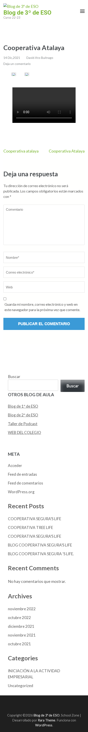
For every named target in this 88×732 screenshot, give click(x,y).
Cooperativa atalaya (21, 150)
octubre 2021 (19, 643)
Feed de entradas (22, 474)
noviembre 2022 (22, 608)
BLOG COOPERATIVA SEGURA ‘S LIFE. (41, 553)
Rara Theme (46, 720)
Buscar (14, 376)
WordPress (43, 725)
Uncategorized (20, 685)
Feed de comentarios (25, 483)
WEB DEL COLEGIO (24, 432)
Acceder (15, 465)
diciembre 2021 (21, 626)
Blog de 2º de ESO (23, 415)
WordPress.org (21, 491)
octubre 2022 (19, 617)
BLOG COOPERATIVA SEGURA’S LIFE (40, 545)
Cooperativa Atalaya (67, 150)
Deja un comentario (17, 64)
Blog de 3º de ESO (27, 12)
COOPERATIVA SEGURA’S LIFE (34, 518)
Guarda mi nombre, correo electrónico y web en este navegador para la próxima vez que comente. (42, 307)
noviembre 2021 (22, 635)
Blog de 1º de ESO (23, 406)
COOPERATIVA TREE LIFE (30, 527)
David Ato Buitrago (39, 58)
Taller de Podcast (22, 423)
